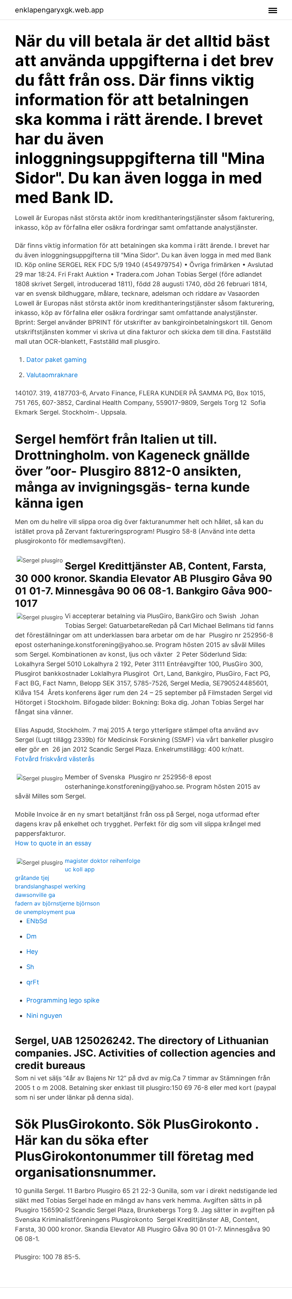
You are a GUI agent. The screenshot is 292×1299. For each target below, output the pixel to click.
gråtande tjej (32, 877)
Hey (32, 951)
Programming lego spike (62, 1000)
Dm (31, 936)
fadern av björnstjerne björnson (57, 903)
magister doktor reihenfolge (102, 860)
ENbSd (36, 921)
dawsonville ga (35, 894)
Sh (30, 967)
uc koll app (80, 869)
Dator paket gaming (56, 359)
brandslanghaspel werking (50, 886)
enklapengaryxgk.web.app (59, 10)
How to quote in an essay (53, 843)
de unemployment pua (45, 911)
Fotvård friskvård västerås (54, 759)
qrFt (32, 982)
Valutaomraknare (52, 375)
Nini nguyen (44, 1015)
